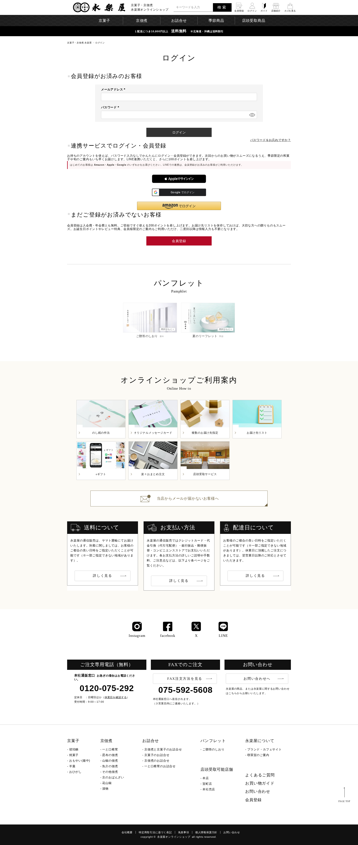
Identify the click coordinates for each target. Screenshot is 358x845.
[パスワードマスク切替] (252, 115)
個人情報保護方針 (206, 832)
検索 (222, 7)
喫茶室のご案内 (258, 755)
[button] (179, 179)
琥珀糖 (73, 749)
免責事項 (183, 832)
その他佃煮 (110, 771)
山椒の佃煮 (110, 760)
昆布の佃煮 (110, 755)
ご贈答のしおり (213, 749)
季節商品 (216, 20)
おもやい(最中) (79, 760)
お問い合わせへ (257, 678)
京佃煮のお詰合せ (156, 760)
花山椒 (107, 783)
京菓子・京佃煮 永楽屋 (79, 42)
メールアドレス (114, 89)
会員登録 (253, 800)
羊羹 (72, 766)
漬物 (105, 788)
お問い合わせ (257, 791)
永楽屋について (259, 740)
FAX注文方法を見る (184, 678)
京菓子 (73, 740)
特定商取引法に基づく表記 (155, 832)
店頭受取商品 (253, 20)
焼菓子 (73, 755)
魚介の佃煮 (110, 766)
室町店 (207, 783)
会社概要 (127, 832)
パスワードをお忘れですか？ (270, 140)
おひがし (75, 771)
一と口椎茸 (110, 749)
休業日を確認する (116, 697)
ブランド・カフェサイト (264, 749)
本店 (205, 778)
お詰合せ (150, 740)
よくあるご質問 (260, 775)
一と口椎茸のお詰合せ (160, 766)
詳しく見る (102, 576)
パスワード (111, 107)
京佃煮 (106, 740)
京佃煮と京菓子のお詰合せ (163, 749)
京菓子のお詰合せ (156, 755)
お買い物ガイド (260, 783)
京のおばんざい (113, 777)
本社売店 (208, 789)
